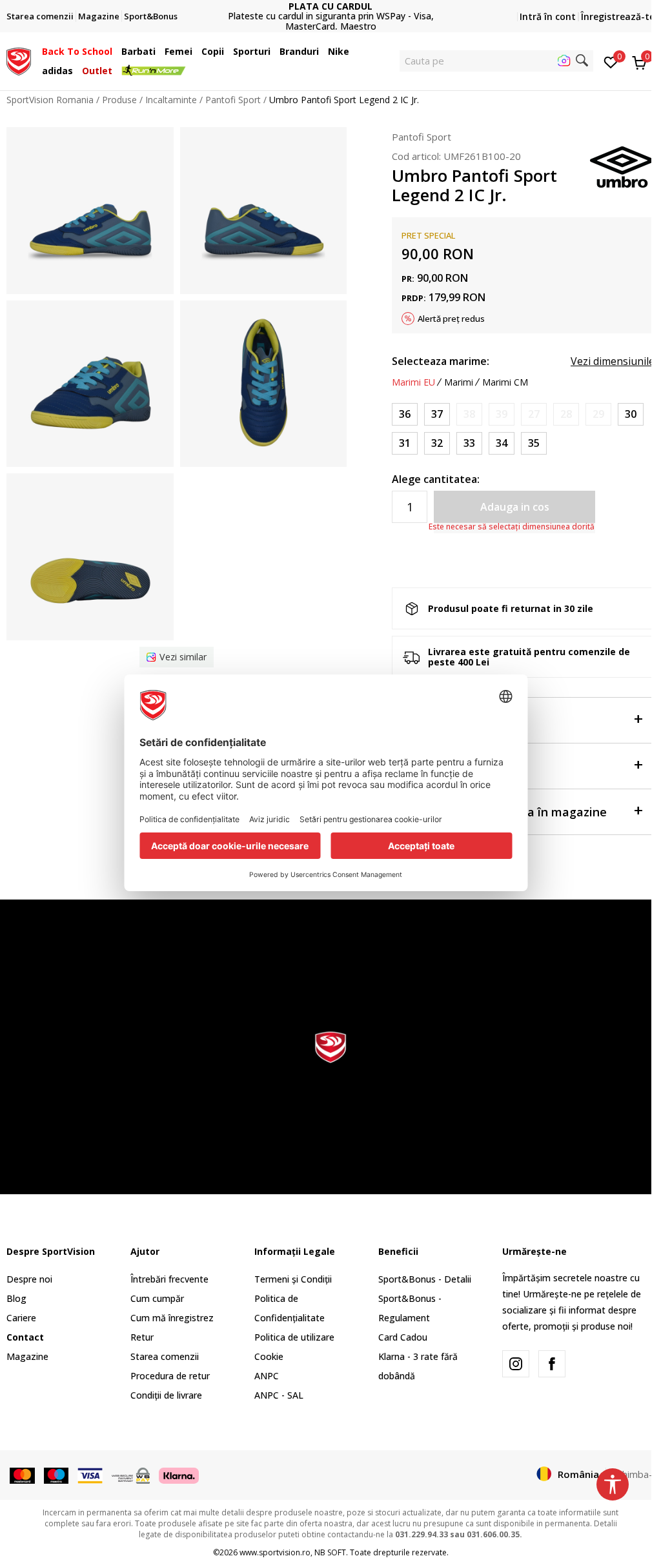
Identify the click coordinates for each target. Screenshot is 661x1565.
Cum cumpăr (157, 1298)
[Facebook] (552, 1364)
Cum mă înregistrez (172, 1318)
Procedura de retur (170, 1376)
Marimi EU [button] (413, 382)
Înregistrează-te (618, 16)
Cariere (21, 1318)
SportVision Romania (50, 100)
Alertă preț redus (451, 318)
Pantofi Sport (233, 100)
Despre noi (29, 1279)
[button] (115, 51)
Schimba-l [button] (634, 1474)
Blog (16, 1298)
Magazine (27, 1356)
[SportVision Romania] (18, 60)
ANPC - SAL (278, 1395)
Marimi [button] (458, 382)
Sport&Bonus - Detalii (424, 1279)
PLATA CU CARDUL (330, 6)
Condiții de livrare (166, 1395)
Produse (119, 100)
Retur (142, 1337)
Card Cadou (402, 1337)
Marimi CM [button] (505, 382)
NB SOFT (330, 1552)
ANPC (266, 1376)
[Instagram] (516, 1364)
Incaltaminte (171, 100)
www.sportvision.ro (274, 1552)
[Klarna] (179, 1475)
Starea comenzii (164, 1356)
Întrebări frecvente (169, 1279)
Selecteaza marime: (440, 361)
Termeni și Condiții (293, 1279)
